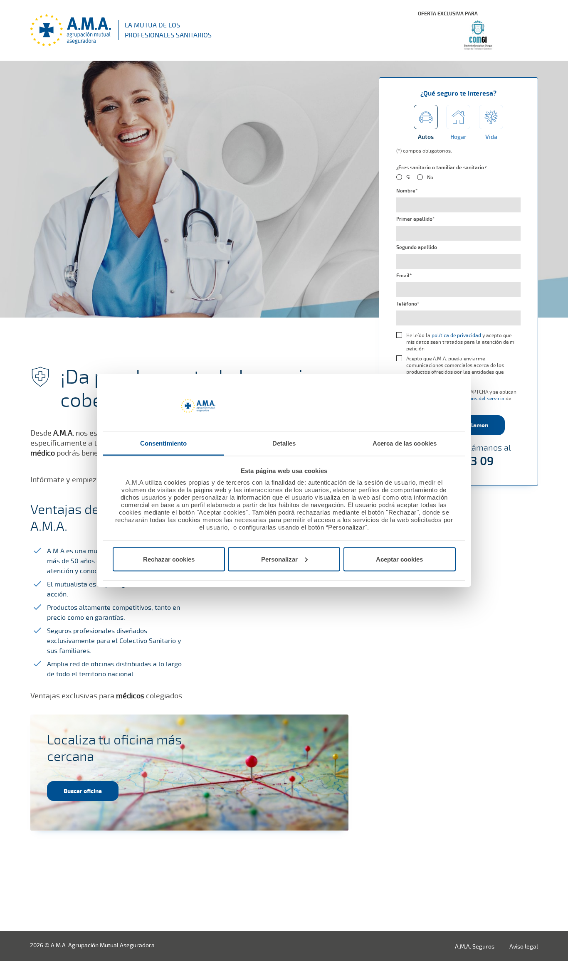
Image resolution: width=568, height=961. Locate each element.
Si (408, 177)
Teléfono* (407, 304)
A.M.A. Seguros (474, 946)
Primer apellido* (415, 219)
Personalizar (279, 558)
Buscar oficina (83, 791)
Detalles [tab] (284, 443)
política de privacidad (456, 335)
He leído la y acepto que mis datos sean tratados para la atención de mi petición (461, 342)
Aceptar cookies (399, 558)
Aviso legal (523, 946)
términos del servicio (480, 398)
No (430, 177)
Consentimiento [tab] (163, 443)
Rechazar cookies (169, 558)
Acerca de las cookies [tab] (405, 443)
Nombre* (406, 190)
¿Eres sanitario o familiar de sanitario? (441, 167)
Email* (404, 275)
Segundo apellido (416, 247)
